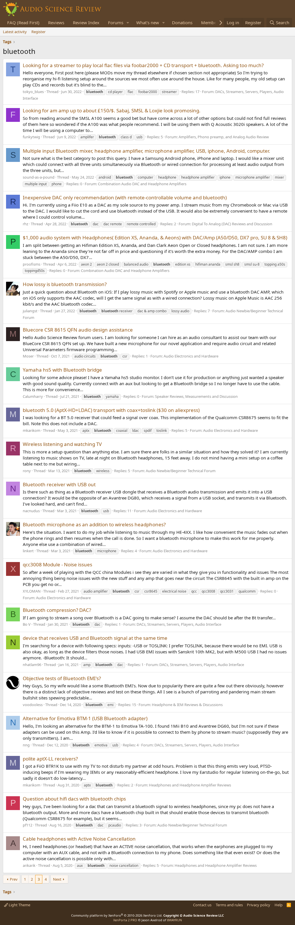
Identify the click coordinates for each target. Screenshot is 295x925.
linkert (28, 550)
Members (210, 22)
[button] (128, 22)
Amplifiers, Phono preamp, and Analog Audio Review (224, 136)
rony (27, 470)
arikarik (29, 865)
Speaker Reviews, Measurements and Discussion (196, 396)
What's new (147, 22)
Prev (14, 879)
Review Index (86, 22)
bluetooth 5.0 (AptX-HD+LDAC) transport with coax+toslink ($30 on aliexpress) (111, 410)
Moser (28, 356)
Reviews (56, 22)
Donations (182, 22)
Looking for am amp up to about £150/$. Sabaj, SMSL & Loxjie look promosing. (112, 110)
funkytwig (31, 136)
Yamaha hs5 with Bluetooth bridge (62, 369)
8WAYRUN (174, 920)
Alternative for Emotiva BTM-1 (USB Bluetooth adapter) (85, 718)
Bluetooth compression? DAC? (57, 610)
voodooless (33, 704)
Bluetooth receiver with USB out (59, 484)
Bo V (27, 624)
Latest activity (15, 31)
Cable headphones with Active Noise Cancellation (79, 838)
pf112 (27, 825)
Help (279, 904)
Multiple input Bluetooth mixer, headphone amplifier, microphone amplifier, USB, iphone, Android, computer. (146, 150)
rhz (25, 223)
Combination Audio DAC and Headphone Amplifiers (142, 183)
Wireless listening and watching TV (62, 444)
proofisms (31, 264)
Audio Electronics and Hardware (191, 356)
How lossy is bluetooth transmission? (65, 284)
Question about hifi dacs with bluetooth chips (74, 798)
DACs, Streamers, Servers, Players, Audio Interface (179, 624)
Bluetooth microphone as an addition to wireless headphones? (94, 524)
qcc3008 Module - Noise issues (57, 564)
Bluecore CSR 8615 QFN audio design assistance (78, 329)
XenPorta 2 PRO (125, 920)
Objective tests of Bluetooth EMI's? (62, 678)
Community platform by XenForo (116, 915)
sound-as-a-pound (38, 177)
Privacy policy (258, 904)
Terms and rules (229, 904)
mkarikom (31, 430)
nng (26, 745)
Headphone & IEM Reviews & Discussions (187, 704)
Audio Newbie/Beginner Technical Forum (180, 470)
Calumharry (33, 396)
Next (57, 879)
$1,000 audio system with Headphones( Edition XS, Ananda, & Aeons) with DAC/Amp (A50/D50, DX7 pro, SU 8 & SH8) (155, 237)
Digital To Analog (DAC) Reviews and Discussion (232, 223)
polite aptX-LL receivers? (50, 758)
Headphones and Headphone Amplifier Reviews (190, 785)
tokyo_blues (33, 91)
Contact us (202, 904)
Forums (115, 22)
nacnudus (31, 510)
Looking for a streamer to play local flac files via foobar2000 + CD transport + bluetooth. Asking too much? (143, 65)
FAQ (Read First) (23, 22)
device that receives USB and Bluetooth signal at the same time (95, 638)
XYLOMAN (32, 591)
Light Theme (19, 904)
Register (38, 31)
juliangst (30, 310)
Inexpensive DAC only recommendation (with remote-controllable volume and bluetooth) (125, 197)
